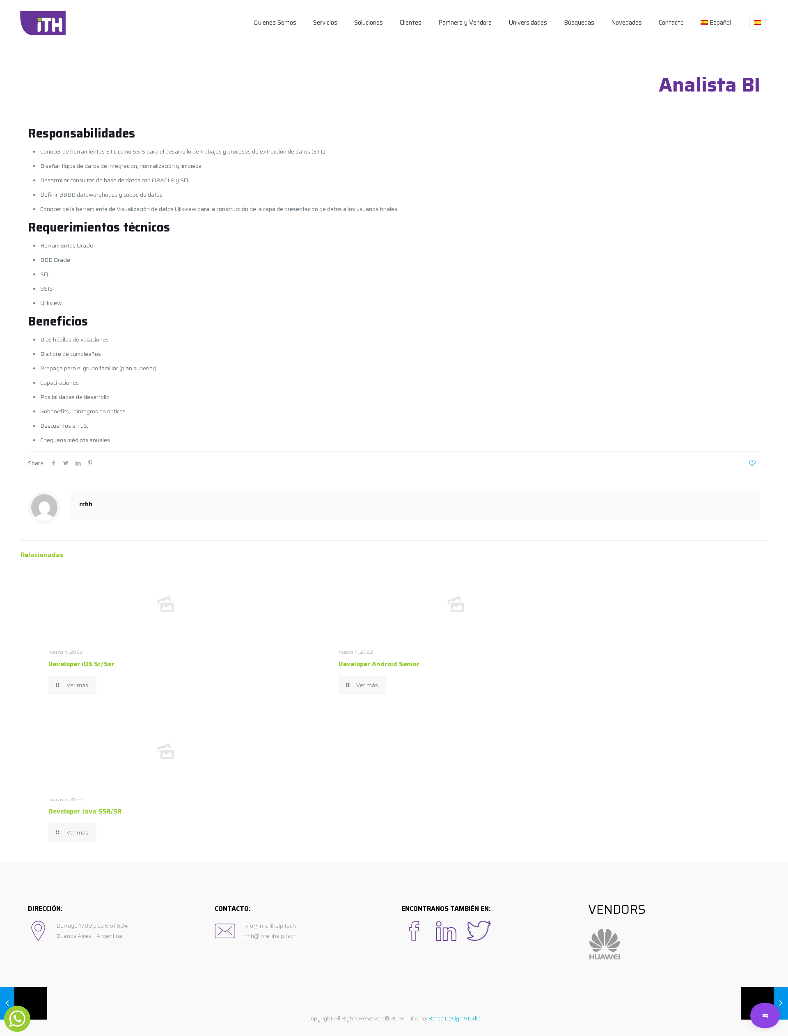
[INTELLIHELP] (43, 22)
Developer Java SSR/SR (84, 811)
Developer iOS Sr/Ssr (81, 664)
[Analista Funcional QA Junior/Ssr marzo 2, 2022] (23, 1003)
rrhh (85, 504)
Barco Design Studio (454, 1018)
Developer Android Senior (379, 664)
